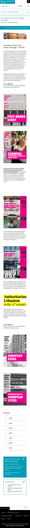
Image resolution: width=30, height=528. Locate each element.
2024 (10, 423)
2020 (10, 443)
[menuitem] (18, 6)
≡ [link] (28, 1)
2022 (10, 433)
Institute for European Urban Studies (15, 489)
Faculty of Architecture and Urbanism (17, 27)
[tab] (15, 418)
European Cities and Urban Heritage (12, 19)
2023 (10, 428)
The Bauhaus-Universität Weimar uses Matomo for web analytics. (15, 523)
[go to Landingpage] (7, 2)
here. (18, 87)
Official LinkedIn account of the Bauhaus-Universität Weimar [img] (4, 508)
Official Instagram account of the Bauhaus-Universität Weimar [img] (1, 508)
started (5, 315)
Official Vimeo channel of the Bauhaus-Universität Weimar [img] (8, 508)
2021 (10, 438)
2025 (10, 418)
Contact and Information (10, 12)
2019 (10, 448)
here (17, 328)
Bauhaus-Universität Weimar (15, 491)
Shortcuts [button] (4, 6)
